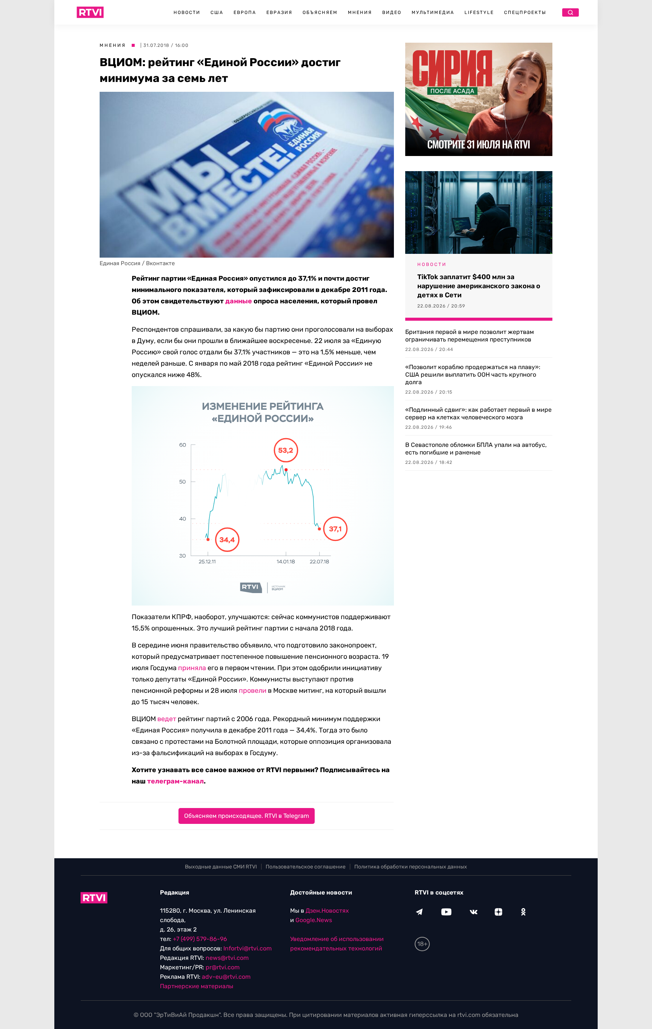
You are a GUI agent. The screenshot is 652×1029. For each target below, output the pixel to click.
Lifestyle (479, 12)
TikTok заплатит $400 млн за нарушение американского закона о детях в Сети (478, 286)
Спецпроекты (525, 12)
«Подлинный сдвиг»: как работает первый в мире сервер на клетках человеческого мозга (478, 413)
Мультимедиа (433, 12)
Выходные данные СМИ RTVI (221, 867)
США (217, 12)
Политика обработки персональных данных (410, 867)
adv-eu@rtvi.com (226, 976)
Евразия (279, 12)
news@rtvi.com (227, 957)
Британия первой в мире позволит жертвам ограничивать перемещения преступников (469, 335)
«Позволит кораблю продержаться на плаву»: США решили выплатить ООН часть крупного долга (472, 374)
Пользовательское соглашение (306, 867)
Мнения (360, 12)
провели (252, 690)
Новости (187, 12)
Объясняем (320, 12)
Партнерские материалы (196, 986)
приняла (192, 668)
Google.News (313, 920)
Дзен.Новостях (327, 910)
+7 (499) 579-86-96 (200, 938)
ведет (166, 719)
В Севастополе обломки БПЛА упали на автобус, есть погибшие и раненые (476, 448)
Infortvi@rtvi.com (247, 948)
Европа (245, 12)
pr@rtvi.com (223, 967)
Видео (391, 12)
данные (238, 301)
